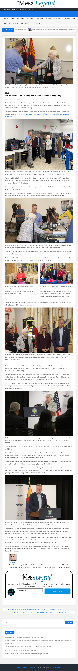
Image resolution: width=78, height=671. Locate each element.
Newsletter (36, 23)
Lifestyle (39, 19)
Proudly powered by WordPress (26, 667)
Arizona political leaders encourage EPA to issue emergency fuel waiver (33, 29)
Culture (57, 19)
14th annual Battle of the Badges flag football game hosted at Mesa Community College (43, 612)
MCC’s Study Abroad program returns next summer (20, 650)
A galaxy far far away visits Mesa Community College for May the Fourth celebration (34, 609)
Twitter (14, 9)
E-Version (66, 19)
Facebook (7, 9)
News (12, 19)
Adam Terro (8, 99)
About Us (7, 23)
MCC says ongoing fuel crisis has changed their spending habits (24, 637)
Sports (48, 19)
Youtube (31, 9)
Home (6, 19)
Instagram (23, 9)
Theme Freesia (56, 667)
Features (20, 19)
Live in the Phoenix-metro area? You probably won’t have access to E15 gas (28, 647)
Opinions (30, 19)
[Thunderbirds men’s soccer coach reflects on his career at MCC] (58, 30)
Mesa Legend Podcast (21, 23)
